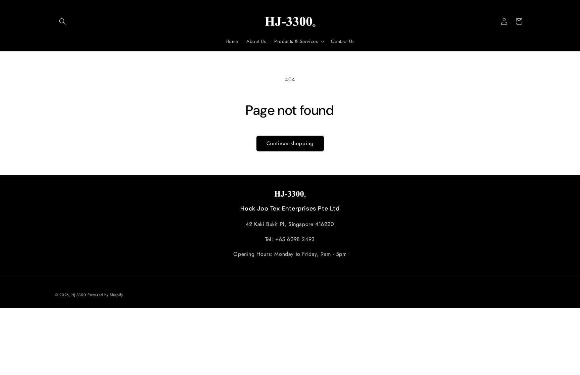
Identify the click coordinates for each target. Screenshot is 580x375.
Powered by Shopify (105, 294)
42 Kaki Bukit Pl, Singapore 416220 (290, 224)
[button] (62, 21)
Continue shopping (290, 143)
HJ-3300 (78, 294)
